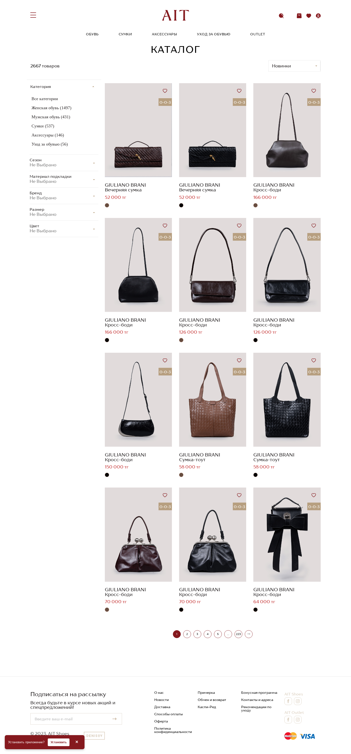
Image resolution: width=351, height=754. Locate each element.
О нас (159, 692)
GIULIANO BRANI (125, 185)
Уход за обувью (213, 34)
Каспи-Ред (207, 707)
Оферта (161, 721)
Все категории (45, 98)
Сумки (125, 34)
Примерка (206, 692)
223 (238, 634)
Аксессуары (164, 34)
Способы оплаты (168, 714)
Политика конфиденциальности (173, 730)
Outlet (257, 34)
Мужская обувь (51, 116)
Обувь (92, 34)
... (228, 634)
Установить (59, 742)
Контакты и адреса (257, 700)
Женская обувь (51, 107)
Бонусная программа (259, 692)
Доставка (162, 707)
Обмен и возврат (212, 700)
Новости (161, 700)
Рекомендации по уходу (256, 708)
